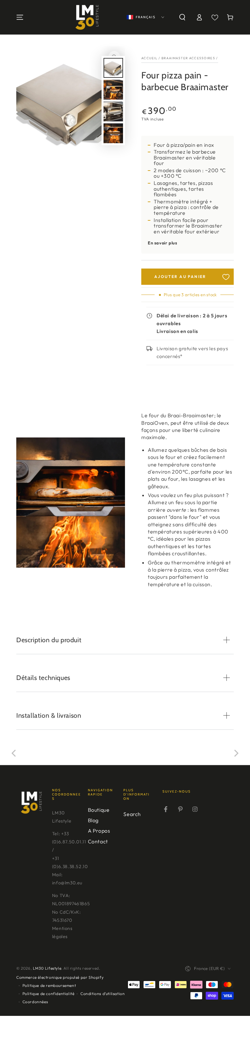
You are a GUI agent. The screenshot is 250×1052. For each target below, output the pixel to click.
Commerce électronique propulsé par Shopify (60, 977)
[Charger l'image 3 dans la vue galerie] (113, 111)
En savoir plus (162, 242)
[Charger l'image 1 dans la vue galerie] (113, 68)
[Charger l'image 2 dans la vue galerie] (113, 90)
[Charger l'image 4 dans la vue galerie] (113, 133)
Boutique (99, 810)
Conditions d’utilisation (102, 993)
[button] (182, 17)
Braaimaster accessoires (188, 58)
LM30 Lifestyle (47, 968)
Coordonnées (35, 1001)
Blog (93, 820)
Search (132, 814)
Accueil (149, 58)
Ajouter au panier (180, 276)
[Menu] (19, 17)
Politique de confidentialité (48, 993)
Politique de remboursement (49, 985)
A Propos (99, 830)
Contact (98, 841)
